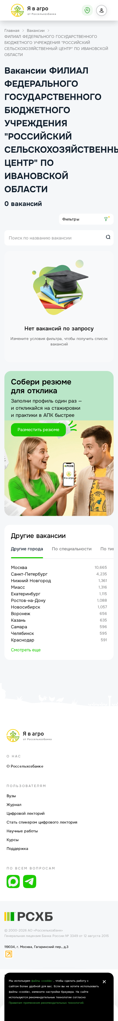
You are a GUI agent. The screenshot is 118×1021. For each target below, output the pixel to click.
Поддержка (17, 848)
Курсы (13, 839)
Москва (19, 567)
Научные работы (22, 830)
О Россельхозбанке (25, 766)
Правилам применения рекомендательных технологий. (46, 1003)
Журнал (14, 804)
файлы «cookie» (42, 981)
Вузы (11, 795)
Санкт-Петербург (29, 574)
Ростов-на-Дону (28, 600)
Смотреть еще (26, 650)
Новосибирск (25, 607)
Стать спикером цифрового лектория (42, 822)
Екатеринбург (25, 594)
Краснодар (22, 640)
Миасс (18, 587)
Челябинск (22, 633)
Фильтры (70, 219)
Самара (19, 627)
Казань (18, 620)
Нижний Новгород (31, 581)
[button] (101, 10)
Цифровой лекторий (25, 813)
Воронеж (20, 613)
